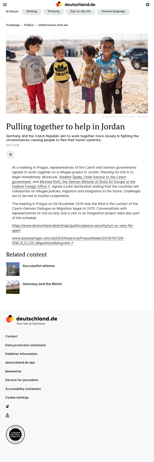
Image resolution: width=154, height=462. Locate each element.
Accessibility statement (23, 389)
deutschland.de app (20, 362)
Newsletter (13, 371)
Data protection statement (25, 345)
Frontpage (13, 25)
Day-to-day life (80, 11)
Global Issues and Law (53, 25)
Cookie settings (17, 397)
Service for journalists (21, 380)
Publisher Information (21, 354)
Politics (29, 25)
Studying (54, 11)
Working (31, 11)
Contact (11, 336)
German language (113, 11)
